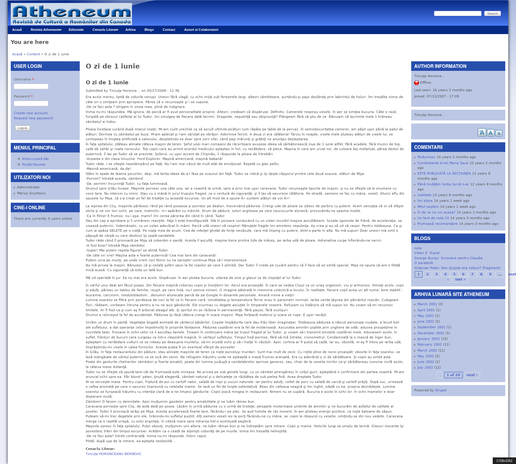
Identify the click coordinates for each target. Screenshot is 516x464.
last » (460, 279)
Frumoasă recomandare (437, 224)
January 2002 (428, 339)
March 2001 (427, 304)
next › (472, 375)
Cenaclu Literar (102, 31)
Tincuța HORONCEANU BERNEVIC (114, 454)
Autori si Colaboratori (201, 29)
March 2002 (427, 350)
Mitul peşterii (428, 207)
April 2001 (426, 310)
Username (24, 79)
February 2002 (429, 345)
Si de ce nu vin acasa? (436, 212)
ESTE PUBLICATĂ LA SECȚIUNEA (444, 173)
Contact (169, 29)
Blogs (149, 29)
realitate (424, 195)
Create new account (30, 113)
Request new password (33, 118)
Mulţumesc (426, 157)
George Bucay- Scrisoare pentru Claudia (448, 258)
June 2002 (425, 362)
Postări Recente (33, 164)
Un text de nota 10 (433, 218)
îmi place (425, 201)
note (418, 248)
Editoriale (76, 29)
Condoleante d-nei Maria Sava (442, 163)
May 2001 (425, 316)
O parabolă (423, 263)
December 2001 (430, 333)
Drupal (440, 390)
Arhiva (130, 29)
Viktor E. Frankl (427, 253)
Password (23, 96)
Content (33, 54)
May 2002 (425, 356)
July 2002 (425, 368)
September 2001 (431, 327)
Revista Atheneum (43, 31)
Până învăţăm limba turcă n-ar (443, 184)
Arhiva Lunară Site (35, 158)
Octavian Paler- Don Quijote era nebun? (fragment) (457, 268)
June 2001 (425, 321)
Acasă (17, 29)
